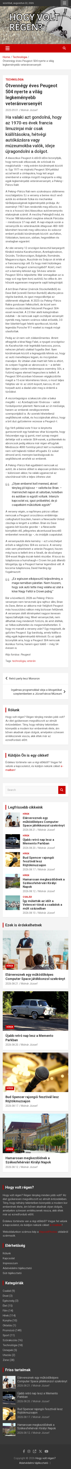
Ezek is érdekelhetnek (23, 925)
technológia (19, 661)
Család (27, 897)
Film (5, 1310)
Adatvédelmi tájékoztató (17, 1268)
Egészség (8, 1300)
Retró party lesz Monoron (24, 678)
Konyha (7, 1320)
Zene (6, 1360)
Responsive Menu (64, 3)
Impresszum (10, 1263)
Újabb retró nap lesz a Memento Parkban (38, 841)
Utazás (7, 1355)
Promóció (9, 1330)
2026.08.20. (29, 847)
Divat (6, 1295)
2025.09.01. (12, 110)
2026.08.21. (29, 829)
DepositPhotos (48, 1231)
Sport (6, 1335)
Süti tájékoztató (12, 1273)
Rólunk (7, 1253)
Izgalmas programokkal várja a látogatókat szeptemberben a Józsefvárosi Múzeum (36, 691)
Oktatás (7, 1325)
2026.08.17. (29, 869)
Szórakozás (10, 1340)
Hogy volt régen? (46, 1458)
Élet (5, 1305)
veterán (31, 661)
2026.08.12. (29, 891)
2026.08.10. (29, 912)
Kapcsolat (9, 1258)
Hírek (26, 814)
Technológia (14, 79)
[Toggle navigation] (7, 48)
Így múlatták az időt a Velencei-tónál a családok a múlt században (42, 904)
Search (62, 790)
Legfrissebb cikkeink (25, 807)
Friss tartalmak (18, 1370)
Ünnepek (8, 1350)
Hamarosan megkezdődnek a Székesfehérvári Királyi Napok (44, 883)
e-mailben (56, 1225)
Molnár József (29, 110)
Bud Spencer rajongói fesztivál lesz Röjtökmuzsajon (38, 861)
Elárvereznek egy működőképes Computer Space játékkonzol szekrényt (44, 821)
